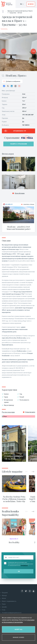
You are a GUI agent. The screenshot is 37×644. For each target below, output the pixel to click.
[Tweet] (7, 86)
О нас (3, 610)
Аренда (4, 595)
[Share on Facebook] (4, 86)
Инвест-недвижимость (9, 601)
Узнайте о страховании (18, 144)
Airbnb (4, 598)
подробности (24, 565)
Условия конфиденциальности (11, 612)
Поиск (4, 604)
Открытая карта (30, 412)
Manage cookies (18, 637)
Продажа (5, 592)
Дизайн (4, 607)
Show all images (20, 193)
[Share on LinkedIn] (11, 86)
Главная (4, 11)
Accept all (18, 629)
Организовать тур (19, 131)
